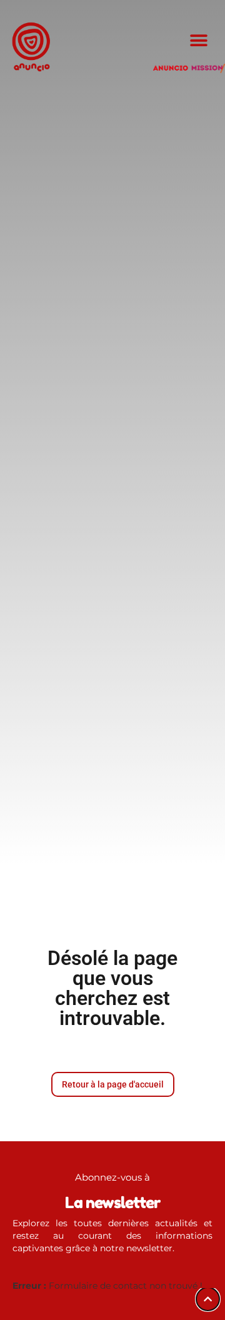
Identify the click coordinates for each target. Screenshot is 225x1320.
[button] (198, 40)
